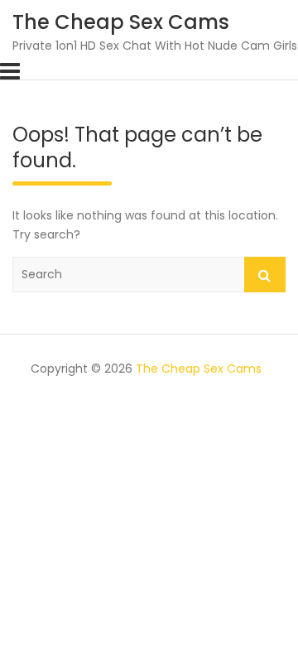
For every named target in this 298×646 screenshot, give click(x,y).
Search (265, 274)
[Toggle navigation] (10, 71)
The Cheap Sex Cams (120, 22)
